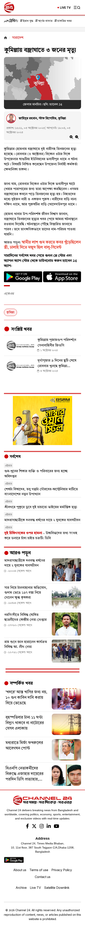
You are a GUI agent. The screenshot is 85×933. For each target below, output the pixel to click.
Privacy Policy (61, 870)
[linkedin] (49, 826)
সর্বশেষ (15, 457)
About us (19, 870)
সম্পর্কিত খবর (21, 683)
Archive (21, 888)
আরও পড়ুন (20, 553)
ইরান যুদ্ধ (28, 21)
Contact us (42, 877)
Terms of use (38, 870)
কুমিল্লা (10, 312)
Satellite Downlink (56, 888)
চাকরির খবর (64, 21)
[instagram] (42, 826)
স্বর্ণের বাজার (45, 21)
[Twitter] (34, 826)
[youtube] (56, 826)
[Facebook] (27, 826)
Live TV (35, 888)
